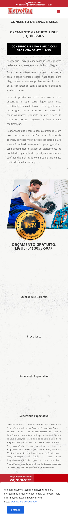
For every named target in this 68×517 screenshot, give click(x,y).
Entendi (15, 509)
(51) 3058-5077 (34, 36)
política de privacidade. (24, 501)
